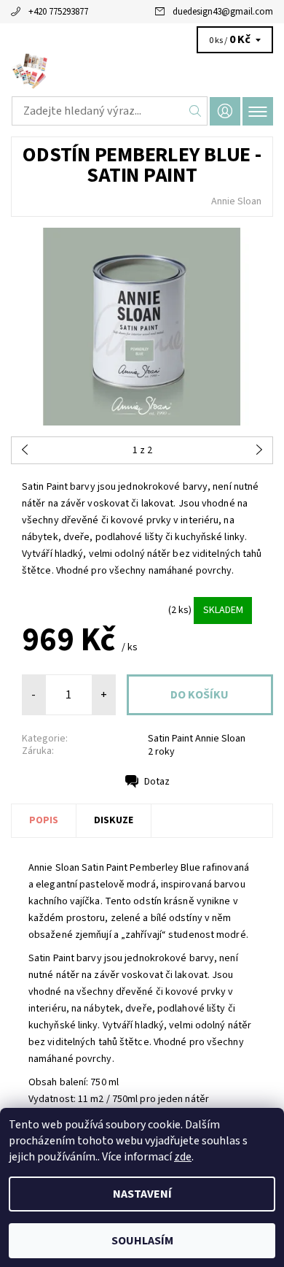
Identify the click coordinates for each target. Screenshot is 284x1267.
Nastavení (142, 1194)
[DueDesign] (142, 71)
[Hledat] (196, 111)
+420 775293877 (58, 11)
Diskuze (113, 820)
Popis (43, 820)
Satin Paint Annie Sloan (196, 738)
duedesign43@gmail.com (223, 11)
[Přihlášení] (225, 111)
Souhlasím (142, 1241)
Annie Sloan (236, 201)
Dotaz (157, 781)
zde (183, 1157)
